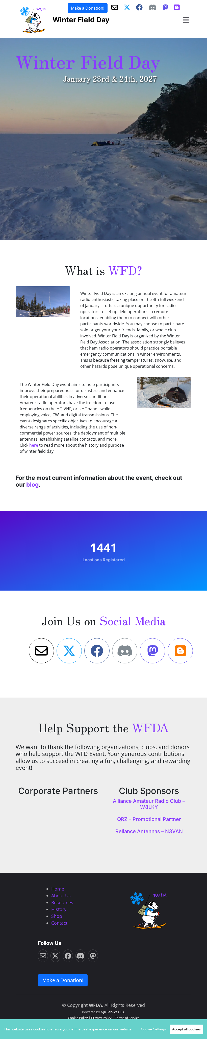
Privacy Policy (101, 1017)
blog (32, 484)
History (58, 909)
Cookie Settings (153, 1029)
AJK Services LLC (113, 1012)
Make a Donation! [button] (87, 8)
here (33, 445)
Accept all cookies (186, 1029)
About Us (61, 896)
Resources (62, 902)
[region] (103, 1029)
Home (57, 889)
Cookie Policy (78, 1017)
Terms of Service (127, 1017)
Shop (56, 916)
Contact (59, 923)
